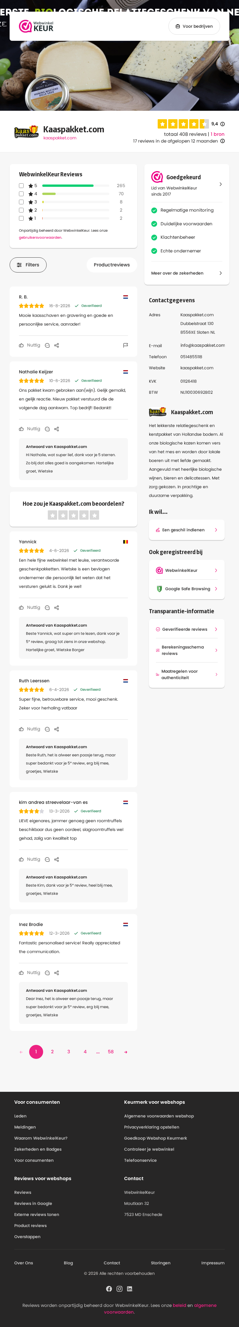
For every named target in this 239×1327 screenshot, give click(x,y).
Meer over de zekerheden (177, 273)
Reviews (22, 1192)
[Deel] (56, 345)
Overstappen (27, 1237)
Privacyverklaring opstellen (151, 1127)
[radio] (162, 124)
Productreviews (112, 264)
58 (111, 1051)
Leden (20, 1116)
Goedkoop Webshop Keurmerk (155, 1138)
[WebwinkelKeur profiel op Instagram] (119, 1288)
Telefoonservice (140, 1160)
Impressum (213, 1263)
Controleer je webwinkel (149, 1149)
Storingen (161, 1263)
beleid (179, 1305)
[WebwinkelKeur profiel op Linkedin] (130, 1288)
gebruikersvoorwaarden (40, 237)
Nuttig (33, 345)
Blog (68, 1263)
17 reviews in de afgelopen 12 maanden (175, 141)
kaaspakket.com (59, 138)
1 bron (217, 134)
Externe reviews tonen (36, 1214)
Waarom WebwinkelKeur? (41, 1138)
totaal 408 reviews (185, 134)
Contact (112, 1263)
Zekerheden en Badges (37, 1149)
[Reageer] (47, 345)
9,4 (218, 124)
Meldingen (25, 1127)
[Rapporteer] (125, 345)
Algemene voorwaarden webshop (159, 1116)
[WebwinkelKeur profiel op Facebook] (109, 1288)
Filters (32, 264)
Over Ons (23, 1263)
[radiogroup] (183, 124)
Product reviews (30, 1225)
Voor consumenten (34, 1160)
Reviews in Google (33, 1203)
